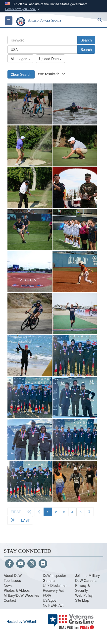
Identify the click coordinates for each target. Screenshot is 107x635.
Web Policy (84, 595)
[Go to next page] (89, 512)
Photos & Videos (17, 590)
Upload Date (49, 58)
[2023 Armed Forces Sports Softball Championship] (29, 271)
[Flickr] (43, 563)
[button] (23, 9)
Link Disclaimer (55, 585)
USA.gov (49, 600)
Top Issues (12, 580)
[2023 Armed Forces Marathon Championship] (75, 187)
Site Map (82, 600)
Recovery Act (53, 590)
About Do (11, 575)
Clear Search (21, 74)
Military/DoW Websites (21, 595)
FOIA (47, 595)
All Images (19, 58)
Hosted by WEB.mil (21, 621)
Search (86, 40)
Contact (10, 600)
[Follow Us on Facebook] (9, 563)
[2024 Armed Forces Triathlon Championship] (29, 103)
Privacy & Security (82, 588)
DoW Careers (86, 580)
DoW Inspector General (54, 578)
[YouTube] (20, 563)
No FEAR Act (53, 605)
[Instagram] (31, 563)
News (8, 585)
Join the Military (87, 575)
